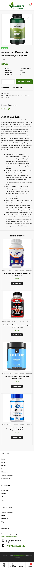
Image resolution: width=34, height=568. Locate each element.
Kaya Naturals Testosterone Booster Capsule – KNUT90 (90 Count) (17, 326)
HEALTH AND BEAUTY (6, 97)
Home (3, 459)
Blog (2, 522)
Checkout (4, 497)
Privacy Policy (5, 478)
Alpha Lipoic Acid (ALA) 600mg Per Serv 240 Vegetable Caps (17, 275)
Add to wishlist (17, 87)
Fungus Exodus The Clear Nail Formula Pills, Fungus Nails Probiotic (17, 429)
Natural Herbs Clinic (19, 555)
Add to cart (25, 82)
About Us (4, 462)
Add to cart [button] (17, 283)
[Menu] (3, 5)
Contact (3, 465)
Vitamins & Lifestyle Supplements (23, 270)
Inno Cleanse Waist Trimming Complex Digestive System (17, 377)
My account (5, 490)
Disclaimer (4, 472)
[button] (28, 18)
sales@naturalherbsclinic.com (10, 536)
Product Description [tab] (9, 105)
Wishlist (3, 493)
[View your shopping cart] (30, 5)
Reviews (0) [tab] (5, 109)
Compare (6, 87)
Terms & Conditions (7, 475)
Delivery (3, 469)
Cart (2, 500)
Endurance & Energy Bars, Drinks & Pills (20, 95)
